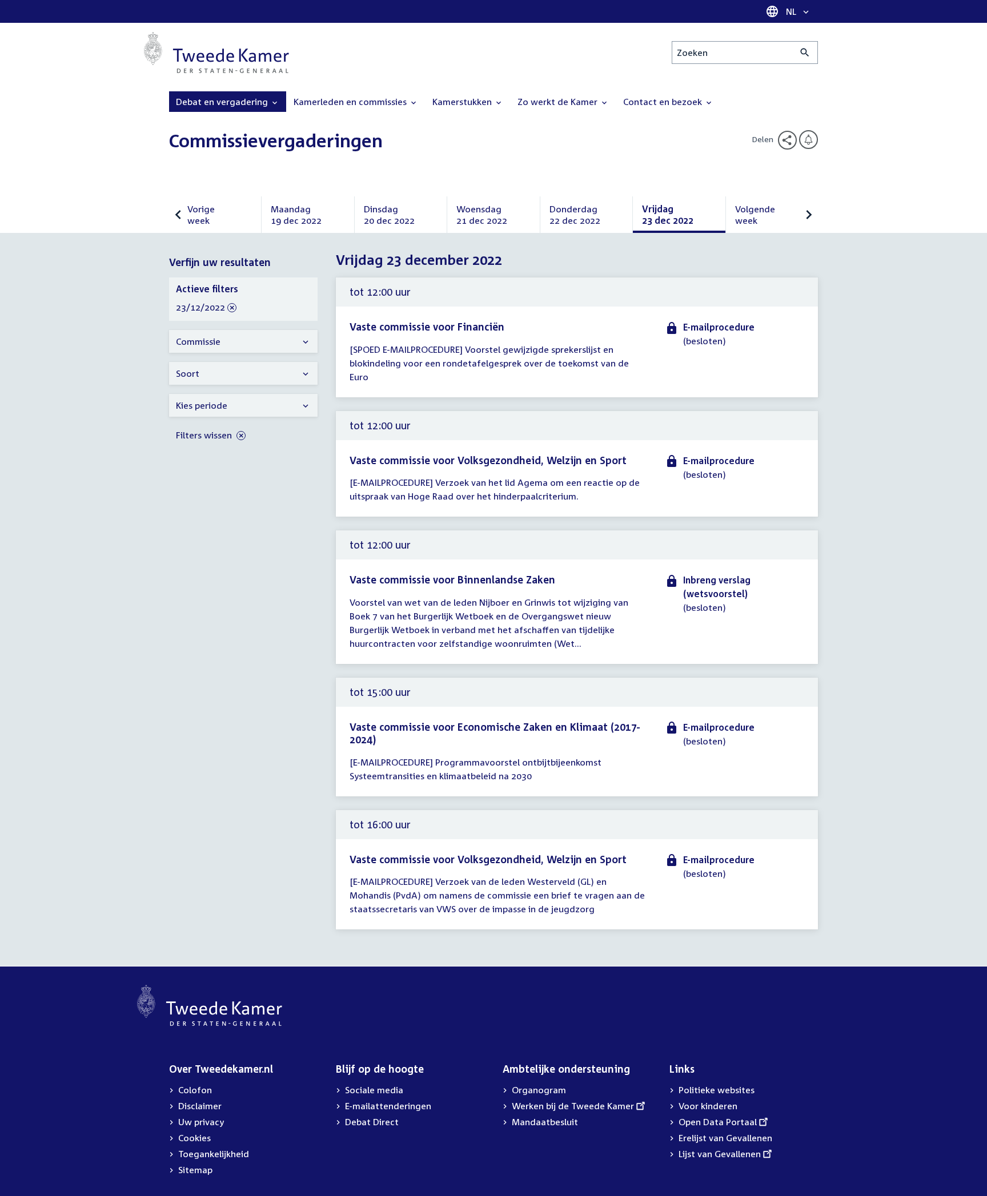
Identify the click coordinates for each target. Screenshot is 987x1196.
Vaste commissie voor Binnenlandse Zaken (452, 579)
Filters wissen (205, 435)
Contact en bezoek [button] (663, 101)
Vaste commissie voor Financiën (427, 326)
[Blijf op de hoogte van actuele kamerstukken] (808, 139)
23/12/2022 (200, 307)
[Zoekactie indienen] (805, 52)
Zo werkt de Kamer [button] (558, 101)
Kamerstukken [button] (463, 101)
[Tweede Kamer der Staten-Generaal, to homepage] (216, 52)
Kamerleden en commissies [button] (351, 101)
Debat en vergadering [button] (223, 101)
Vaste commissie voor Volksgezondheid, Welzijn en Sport (488, 460)
